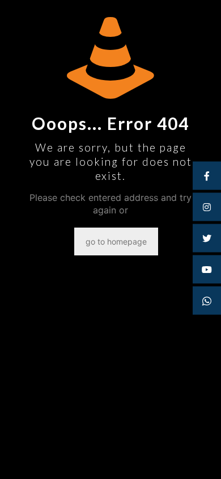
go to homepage (116, 241)
